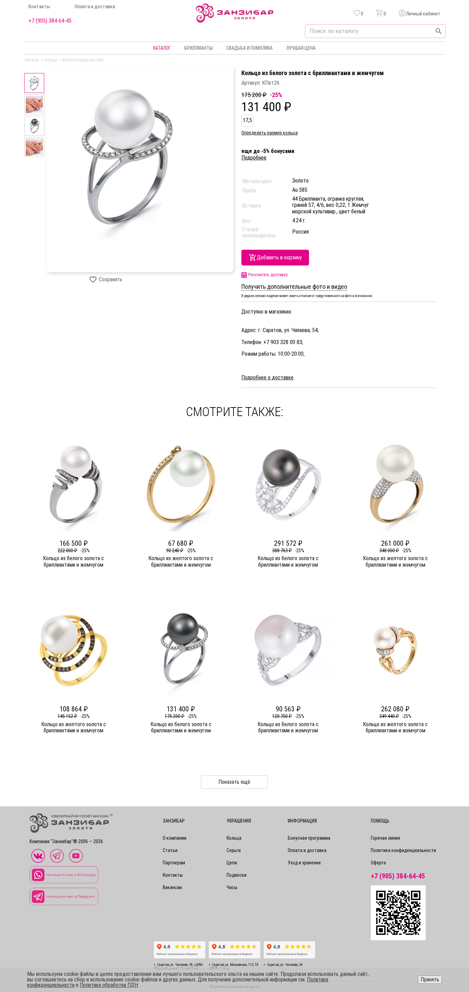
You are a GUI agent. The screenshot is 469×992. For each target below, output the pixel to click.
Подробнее (253, 157)
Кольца (234, 838)
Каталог (162, 48)
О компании (174, 838)
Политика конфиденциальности (403, 850)
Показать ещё (234, 782)
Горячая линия (385, 838)
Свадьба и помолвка (249, 48)
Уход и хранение (304, 862)
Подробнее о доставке (267, 378)
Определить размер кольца (269, 132)
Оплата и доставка (95, 7)
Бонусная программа (309, 838)
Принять (430, 979)
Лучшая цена (301, 48)
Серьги (234, 850)
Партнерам (174, 862)
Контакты (39, 7)
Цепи (232, 862)
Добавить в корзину (279, 257)
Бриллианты (198, 48)
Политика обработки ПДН (109, 985)
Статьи (170, 850)
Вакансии (172, 887)
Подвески (237, 875)
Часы (232, 887)
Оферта (378, 862)
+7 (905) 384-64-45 (49, 21)
